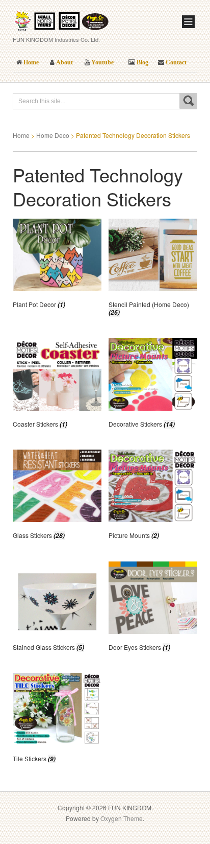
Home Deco (52, 135)
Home (21, 135)
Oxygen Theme (121, 818)
